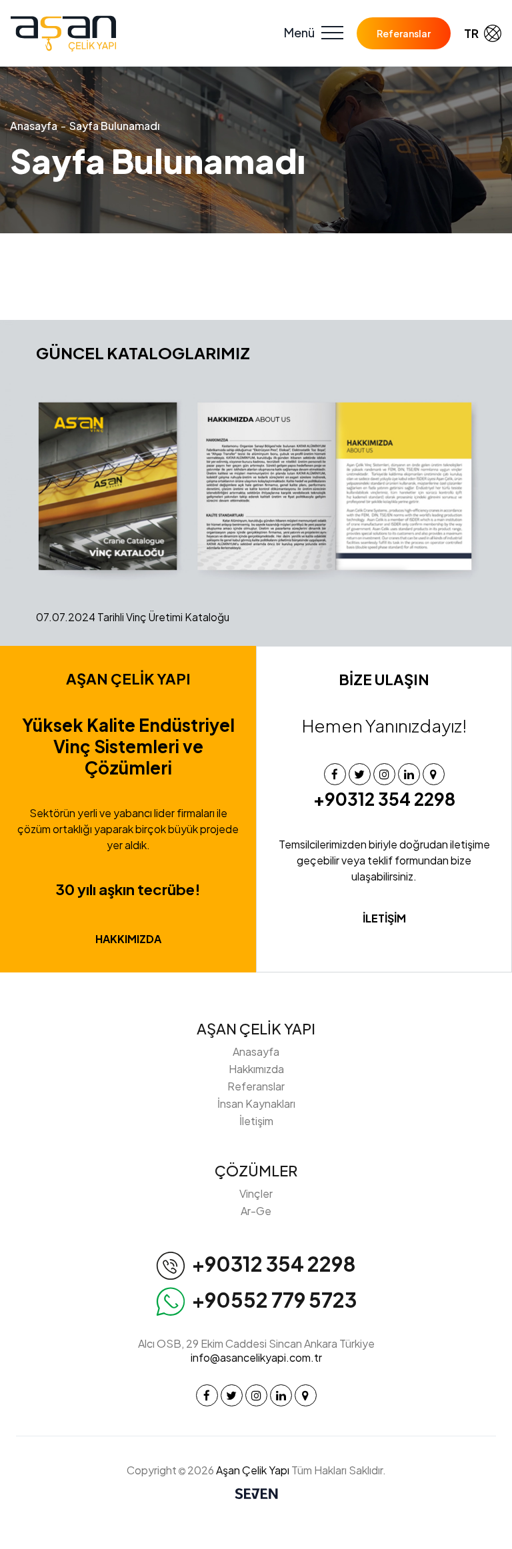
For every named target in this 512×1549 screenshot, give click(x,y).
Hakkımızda (256, 1069)
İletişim (256, 1121)
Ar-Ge (256, 1211)
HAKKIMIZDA (128, 939)
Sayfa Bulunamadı (114, 126)
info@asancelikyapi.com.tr (256, 1357)
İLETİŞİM (384, 918)
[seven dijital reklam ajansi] (256, 1495)
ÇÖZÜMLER (256, 1170)
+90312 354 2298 (384, 799)
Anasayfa (33, 126)
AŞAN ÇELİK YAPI (256, 1028)
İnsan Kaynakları (256, 1103)
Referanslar (404, 33)
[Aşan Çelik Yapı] (63, 33)
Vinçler (256, 1193)
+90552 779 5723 (274, 1299)
